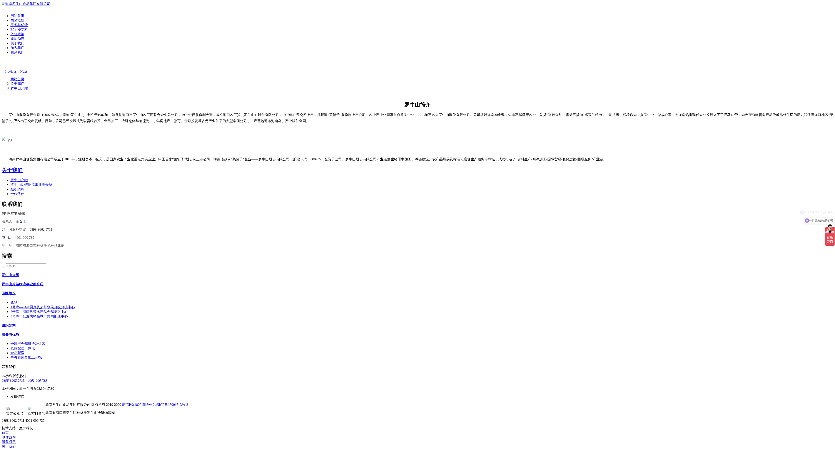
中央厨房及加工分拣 (26, 357)
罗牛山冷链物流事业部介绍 (31, 184)
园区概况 (17, 20)
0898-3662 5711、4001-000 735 (24, 380)
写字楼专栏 (19, 29)
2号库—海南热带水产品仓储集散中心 (39, 312)
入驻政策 (17, 34)
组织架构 (17, 189)
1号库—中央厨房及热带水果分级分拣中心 (42, 307)
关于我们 (17, 43)
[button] (9, 71)
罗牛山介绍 (19, 88)
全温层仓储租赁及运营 (27, 344)
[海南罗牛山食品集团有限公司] (417, 4)
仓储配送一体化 (22, 348)
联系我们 (17, 52)
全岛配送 (17, 353)
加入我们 (17, 48)
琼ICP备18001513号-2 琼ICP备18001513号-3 (155, 404)
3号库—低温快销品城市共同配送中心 (39, 316)
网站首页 (17, 16)
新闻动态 (17, 38)
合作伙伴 (17, 194)
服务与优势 (19, 25)
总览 (13, 302)
